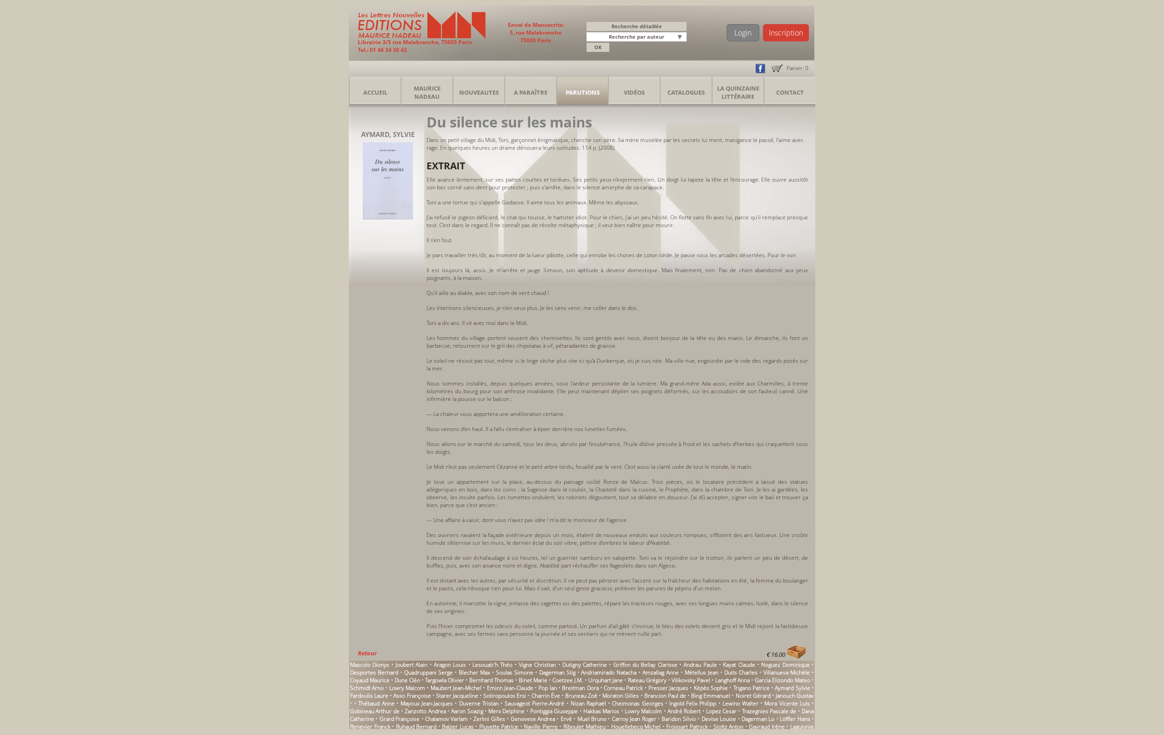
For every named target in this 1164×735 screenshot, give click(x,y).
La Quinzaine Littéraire (738, 92)
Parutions (583, 92)
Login (743, 33)
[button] (681, 37)
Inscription (786, 33)
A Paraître (530, 92)
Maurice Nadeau (427, 92)
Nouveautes (479, 92)
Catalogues (686, 92)
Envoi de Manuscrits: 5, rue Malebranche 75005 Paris (536, 32)
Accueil (375, 92)
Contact (790, 92)
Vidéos (634, 92)
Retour (367, 653)
